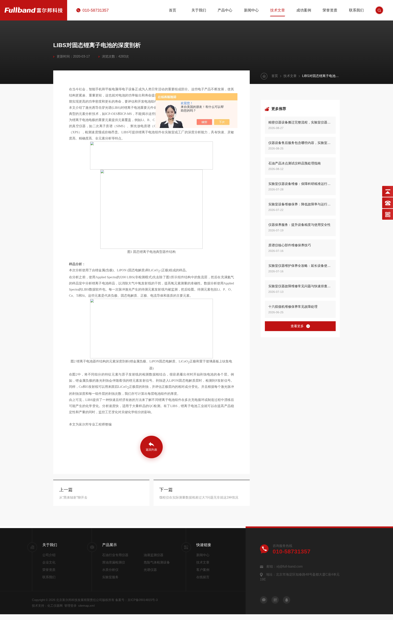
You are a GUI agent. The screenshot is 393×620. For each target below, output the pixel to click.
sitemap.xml (86, 605)
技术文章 (277, 10)
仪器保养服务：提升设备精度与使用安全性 (299, 224)
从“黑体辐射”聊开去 (73, 497)
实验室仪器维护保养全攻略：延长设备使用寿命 (300, 265)
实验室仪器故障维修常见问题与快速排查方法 (300, 286)
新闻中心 (251, 10)
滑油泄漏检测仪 (113, 562)
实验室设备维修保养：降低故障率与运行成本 (300, 204)
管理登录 (70, 605)
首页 (172, 10)
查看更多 (297, 326)
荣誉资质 (330, 10)
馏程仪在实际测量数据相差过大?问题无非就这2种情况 (198, 497)
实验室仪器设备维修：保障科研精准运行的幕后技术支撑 (300, 184)
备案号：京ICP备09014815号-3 (136, 600)
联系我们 (356, 10)
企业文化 (48, 562)
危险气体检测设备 (157, 562)
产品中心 (225, 10)
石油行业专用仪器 (115, 555)
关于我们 (198, 10)
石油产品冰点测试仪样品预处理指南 (294, 163)
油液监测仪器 (153, 555)
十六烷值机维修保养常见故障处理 (292, 306)
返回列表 (151, 449)
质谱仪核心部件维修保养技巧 (289, 245)
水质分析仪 (110, 569)
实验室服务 (110, 577)
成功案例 (303, 10)
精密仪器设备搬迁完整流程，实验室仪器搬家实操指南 (300, 122)
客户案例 (202, 569)
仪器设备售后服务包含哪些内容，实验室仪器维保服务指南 (300, 143)
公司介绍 (48, 555)
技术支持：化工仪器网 (47, 605)
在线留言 (202, 577)
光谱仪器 (150, 569)
